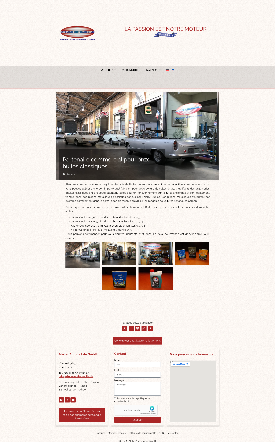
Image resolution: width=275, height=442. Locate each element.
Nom (117, 360)
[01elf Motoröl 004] (82, 255)
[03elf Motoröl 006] (156, 253)
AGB (161, 433)
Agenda (151, 70)
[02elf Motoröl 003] (119, 253)
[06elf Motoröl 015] (156, 278)
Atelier (107, 70)
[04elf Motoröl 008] (192, 253)
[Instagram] (67, 399)
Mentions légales (117, 433)
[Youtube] (73, 399)
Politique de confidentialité (142, 433)
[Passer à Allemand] (167, 70)
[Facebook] (61, 399)
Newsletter (172, 433)
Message (119, 380)
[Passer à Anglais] (173, 70)
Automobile (131, 70)
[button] (124, 328)
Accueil (101, 433)
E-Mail (117, 370)
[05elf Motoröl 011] (119, 278)
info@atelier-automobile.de (76, 376)
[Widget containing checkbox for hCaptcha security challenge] (136, 410)
